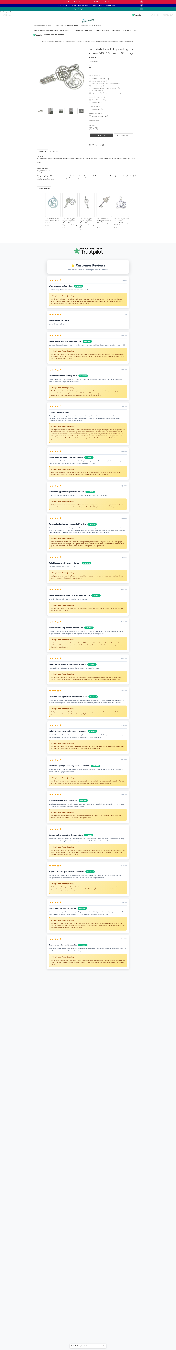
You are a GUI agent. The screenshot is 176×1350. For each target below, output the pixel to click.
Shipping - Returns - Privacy (54, 35)
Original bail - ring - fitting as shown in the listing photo (108, 93)
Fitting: (94, 75)
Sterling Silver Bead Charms (91, 26)
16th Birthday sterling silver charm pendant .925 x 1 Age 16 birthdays (121, 222)
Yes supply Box (97, 109)
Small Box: (95, 106)
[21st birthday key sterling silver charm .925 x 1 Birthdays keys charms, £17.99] (104, 202)
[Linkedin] (103, 144)
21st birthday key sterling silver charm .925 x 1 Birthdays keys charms (104, 222)
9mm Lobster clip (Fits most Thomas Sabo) (105, 83)
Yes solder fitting (97, 102)
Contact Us (127, 30)
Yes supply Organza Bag (100, 116)
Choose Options (52, 211)
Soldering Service (103, 30)
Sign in (159, 15)
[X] (99, 144)
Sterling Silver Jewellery (83, 30)
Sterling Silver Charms (42, 26)
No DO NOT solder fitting (99, 100)
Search (152, 15)
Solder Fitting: (97, 97)
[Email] (93, 144)
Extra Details (54, 151)
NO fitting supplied (97, 90)
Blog (135, 30)
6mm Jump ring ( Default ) (100, 78)
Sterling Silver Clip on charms (67, 26)
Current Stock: (94, 120)
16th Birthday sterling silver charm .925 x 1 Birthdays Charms (52, 221)
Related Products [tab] (44, 188)
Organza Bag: (96, 113)
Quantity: (92, 125)
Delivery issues (111, 5)
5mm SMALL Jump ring (99, 81)
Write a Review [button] (94, 61)
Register (166, 15)
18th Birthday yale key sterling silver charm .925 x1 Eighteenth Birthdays (70, 222)
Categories (116, 30)
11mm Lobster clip (98, 86)
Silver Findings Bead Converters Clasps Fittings (51, 30)
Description (42, 151)
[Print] (96, 144)
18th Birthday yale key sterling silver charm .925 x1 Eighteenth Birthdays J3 (87, 223)
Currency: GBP (8, 15)
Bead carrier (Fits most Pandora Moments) (105, 88)
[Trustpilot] (37, 35)
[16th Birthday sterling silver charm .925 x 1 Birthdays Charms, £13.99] (52, 202)
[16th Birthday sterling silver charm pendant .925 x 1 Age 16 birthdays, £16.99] (121, 202)
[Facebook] (90, 144)
